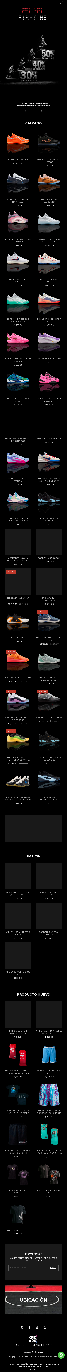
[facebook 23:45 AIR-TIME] (29, 1327)
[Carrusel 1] (33, 65)
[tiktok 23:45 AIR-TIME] (37, 1327)
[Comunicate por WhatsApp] (61, 1355)
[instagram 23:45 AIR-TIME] (22, 1327)
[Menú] (7, 4)
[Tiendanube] (33, 1352)
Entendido (33, 1369)
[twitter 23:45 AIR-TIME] (45, 1327)
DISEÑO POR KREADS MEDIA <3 (33, 1345)
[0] (60, 4)
